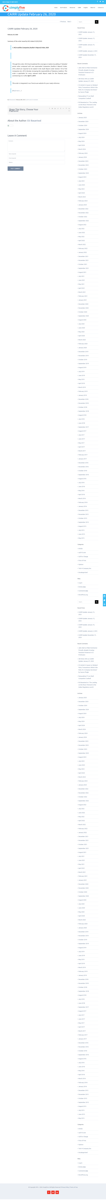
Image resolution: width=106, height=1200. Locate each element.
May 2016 (81, 490)
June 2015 (81, 534)
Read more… (17, 90)
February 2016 (82, 502)
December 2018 (83, 399)
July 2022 (81, 228)
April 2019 (81, 383)
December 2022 (83, 209)
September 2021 (83, 268)
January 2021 (82, 300)
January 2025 (82, 117)
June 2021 (81, 280)
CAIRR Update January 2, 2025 (87, 51)
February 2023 (82, 201)
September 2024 (83, 129)
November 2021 (83, 260)
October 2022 (82, 216)
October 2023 (82, 169)
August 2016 (82, 478)
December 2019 (83, 351)
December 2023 (83, 161)
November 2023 (83, 165)
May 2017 (81, 443)
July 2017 (81, 435)
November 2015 (83, 514)
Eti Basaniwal (12, 99)
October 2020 (82, 312)
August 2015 (82, 526)
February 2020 (82, 343)
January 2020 (82, 347)
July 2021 (81, 276)
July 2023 (81, 181)
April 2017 (81, 447)
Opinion (80, 564)
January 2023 (82, 205)
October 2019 (82, 359)
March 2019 (82, 387)
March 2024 (82, 149)
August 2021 (82, 272)
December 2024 (83, 121)
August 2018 (82, 415)
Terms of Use (74, 1187)
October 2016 (82, 470)
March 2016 (82, 498)
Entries (82, 587)
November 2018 (83, 403)
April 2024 (81, 145)
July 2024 (81, 137)
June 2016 (81, 486)
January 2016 (82, 506)
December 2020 (83, 304)
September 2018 (83, 411)
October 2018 (82, 407)
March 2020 (82, 339)
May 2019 (81, 379)
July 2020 (81, 324)
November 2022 (83, 212)
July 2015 (81, 530)
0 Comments (35, 99)
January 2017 (82, 459)
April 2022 (81, 240)
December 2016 (83, 462)
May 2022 (81, 236)
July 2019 (81, 371)
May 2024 (81, 141)
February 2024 (82, 153)
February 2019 (82, 391)
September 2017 (83, 427)
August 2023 (82, 177)
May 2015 (81, 538)
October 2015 (82, 518)
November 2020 (83, 308)
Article (80, 548)
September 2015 (83, 522)
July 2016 (81, 482)
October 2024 (82, 125)
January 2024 (82, 157)
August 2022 (82, 224)
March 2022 (82, 244)
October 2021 (82, 264)
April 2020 (81, 335)
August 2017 (82, 431)
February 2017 (82, 455)
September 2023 (83, 173)
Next (69, 21)
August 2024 (82, 133)
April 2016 (81, 494)
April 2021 (81, 288)
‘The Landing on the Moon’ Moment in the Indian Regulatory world (87, 105)
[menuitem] (57, 7)
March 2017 (82, 451)
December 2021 (83, 256)
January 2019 (82, 395)
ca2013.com (28, 99)
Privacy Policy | (65, 1187)
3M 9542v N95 (82, 78)
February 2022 (82, 248)
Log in (80, 583)
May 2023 (81, 189)
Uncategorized (83, 572)
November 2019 (83, 355)
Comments (83, 591)
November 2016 (83, 466)
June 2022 (81, 232)
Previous (63, 21)
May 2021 (81, 284)
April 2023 (81, 193)
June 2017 (81, 439)
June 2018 (81, 423)
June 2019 (81, 375)
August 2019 (82, 367)
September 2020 (83, 316)
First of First (82, 560)
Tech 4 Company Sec (84, 568)
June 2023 (81, 185)
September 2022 (83, 220)
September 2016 (83, 474)
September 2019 (83, 363)
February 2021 (82, 296)
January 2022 (82, 252)
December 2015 (83, 510)
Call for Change (83, 556)
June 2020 (81, 328)
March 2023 (82, 197)
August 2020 (82, 320)
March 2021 (82, 292)
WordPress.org (83, 594)
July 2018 (81, 419)
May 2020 (81, 332)
